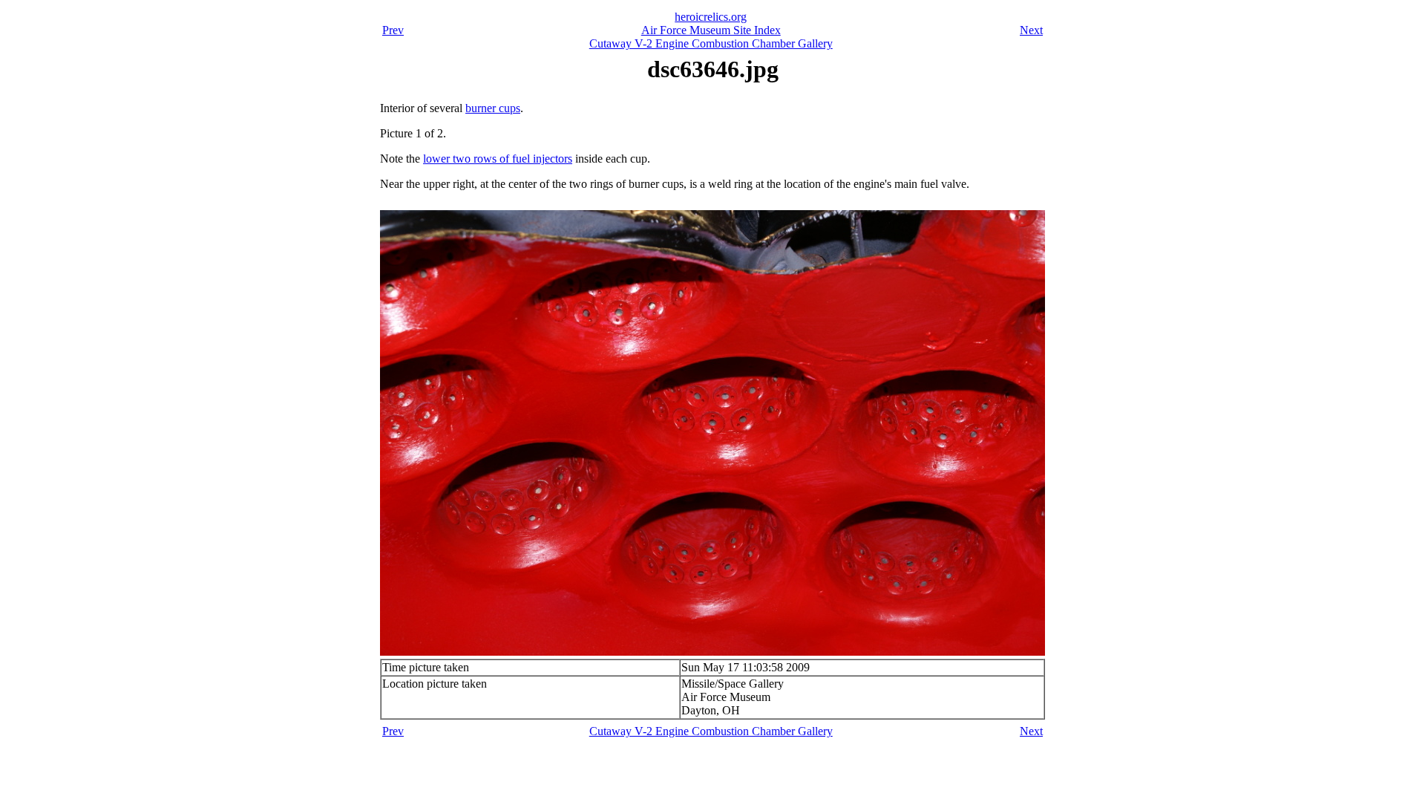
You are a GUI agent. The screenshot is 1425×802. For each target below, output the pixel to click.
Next (1031, 30)
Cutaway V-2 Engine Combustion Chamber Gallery (711, 43)
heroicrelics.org (711, 16)
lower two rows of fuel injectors (497, 158)
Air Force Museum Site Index (711, 30)
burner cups (492, 108)
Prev (393, 30)
